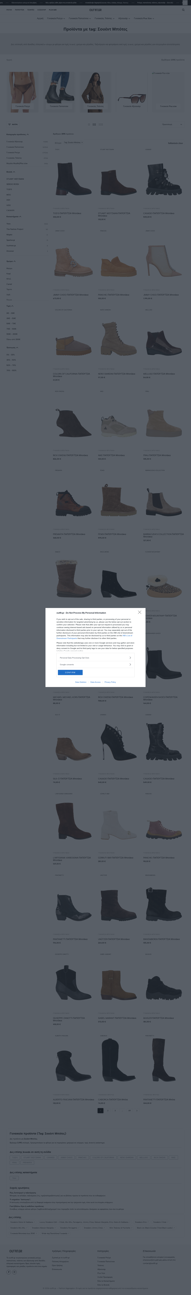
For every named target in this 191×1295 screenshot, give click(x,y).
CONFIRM (70, 672)
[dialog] (95, 647)
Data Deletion (80, 682)
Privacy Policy (110, 682)
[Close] (140, 613)
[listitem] (95, 657)
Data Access (95, 682)
